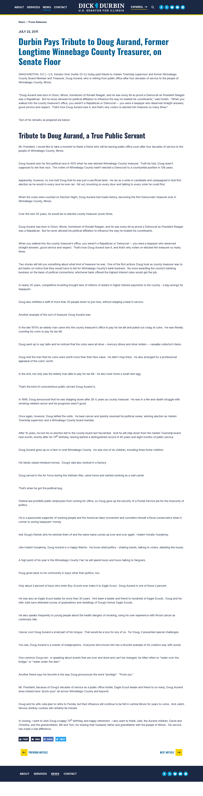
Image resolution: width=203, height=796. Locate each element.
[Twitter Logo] (167, 7)
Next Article (167, 752)
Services (33, 7)
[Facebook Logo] (161, 7)
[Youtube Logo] (177, 7)
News (47, 7)
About (19, 7)
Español (137, 6)
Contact (60, 7)
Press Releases (38, 22)
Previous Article (38, 752)
